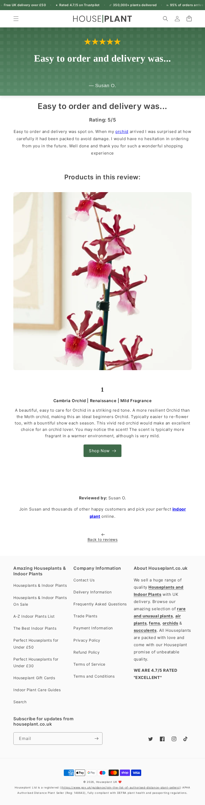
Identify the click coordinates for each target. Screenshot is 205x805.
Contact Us (83, 580)
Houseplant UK (106, 781)
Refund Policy (86, 652)
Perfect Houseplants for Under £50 (35, 643)
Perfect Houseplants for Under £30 (35, 662)
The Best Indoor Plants (34, 628)
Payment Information (93, 628)
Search (20, 701)
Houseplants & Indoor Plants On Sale (40, 600)
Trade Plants (85, 616)
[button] (16, 19)
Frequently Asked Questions (100, 604)
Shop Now (99, 450)
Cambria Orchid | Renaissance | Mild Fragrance (102, 400)
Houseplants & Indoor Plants (40, 585)
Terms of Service (89, 664)
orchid (121, 131)
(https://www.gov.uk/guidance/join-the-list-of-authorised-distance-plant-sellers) (120, 787)
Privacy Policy (86, 640)
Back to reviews (103, 539)
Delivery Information (92, 592)
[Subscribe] (96, 738)
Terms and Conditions (94, 676)
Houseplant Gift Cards (34, 677)
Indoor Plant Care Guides (37, 689)
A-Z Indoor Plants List (33, 616)
